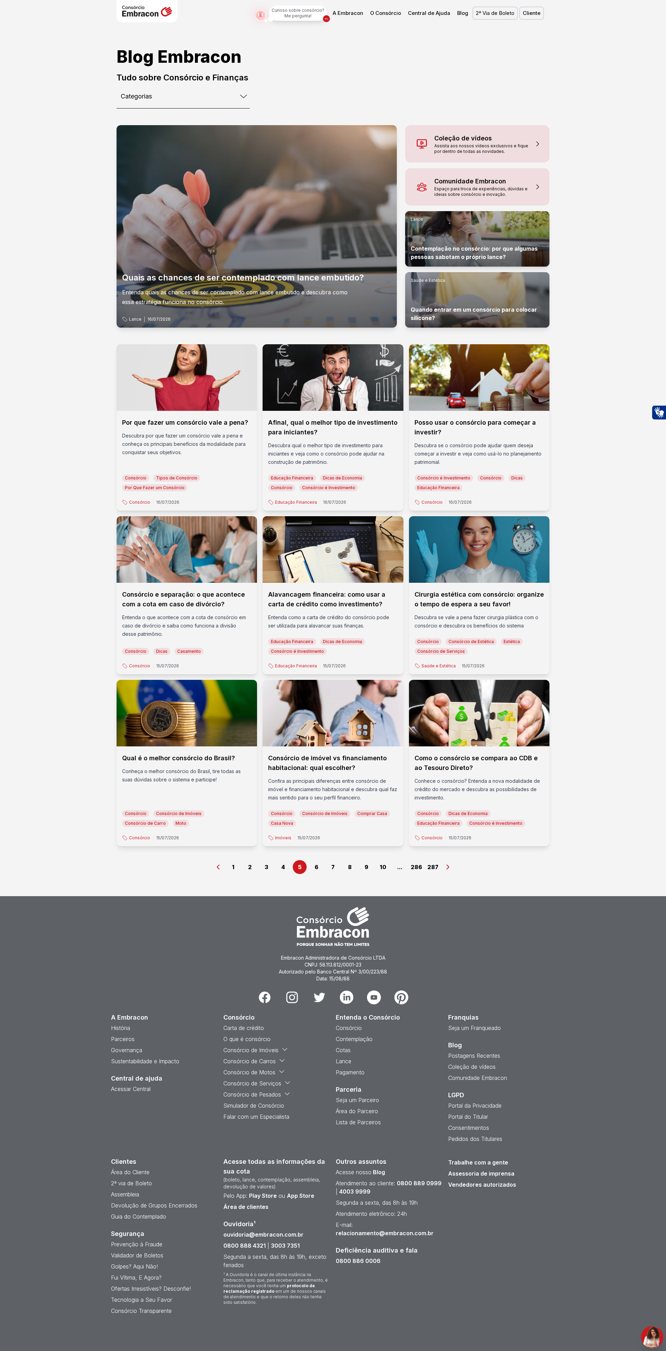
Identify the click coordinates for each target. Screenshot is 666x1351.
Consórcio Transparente (141, 1310)
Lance (135, 319)
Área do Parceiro (357, 1111)
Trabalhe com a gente (478, 1162)
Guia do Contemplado (138, 1216)
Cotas (343, 1050)
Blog (462, 13)
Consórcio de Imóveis (251, 1050)
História (120, 1027)
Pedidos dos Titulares (475, 1138)
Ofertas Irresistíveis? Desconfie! (151, 1288)
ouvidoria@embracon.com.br (263, 1234)
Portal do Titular (468, 1116)
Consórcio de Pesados (252, 1094)
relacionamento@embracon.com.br (385, 1233)
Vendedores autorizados (482, 1184)
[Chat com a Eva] (652, 1337)
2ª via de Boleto (131, 1183)
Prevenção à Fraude (136, 1244)
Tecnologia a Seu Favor (141, 1299)
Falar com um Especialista (256, 1116)
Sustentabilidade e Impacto (145, 1061)
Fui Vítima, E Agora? (136, 1277)
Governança (126, 1050)
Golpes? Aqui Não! (134, 1266)
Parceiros (123, 1039)
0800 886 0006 (358, 1260)
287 (432, 867)
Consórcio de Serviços (252, 1083)
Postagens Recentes (474, 1055)
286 (416, 867)
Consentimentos (468, 1127)
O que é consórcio (247, 1039)
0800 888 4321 (244, 1245)
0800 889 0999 (419, 1183)
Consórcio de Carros (249, 1061)
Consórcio (139, 502)
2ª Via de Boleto (495, 13)
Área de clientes (245, 1206)
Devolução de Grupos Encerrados (154, 1205)
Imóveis (283, 837)
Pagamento (350, 1072)
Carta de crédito (243, 1027)
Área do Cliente (130, 1172)
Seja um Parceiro (357, 1100)
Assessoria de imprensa (481, 1173)
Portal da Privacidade (475, 1105)
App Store (300, 1195)
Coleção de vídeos (472, 1066)
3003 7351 (285, 1245)
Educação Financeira (296, 502)
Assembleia (125, 1194)
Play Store (263, 1195)
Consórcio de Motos (249, 1072)
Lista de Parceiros (358, 1122)
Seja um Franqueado (474, 1027)
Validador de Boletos (137, 1255)
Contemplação (354, 1039)
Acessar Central (131, 1088)
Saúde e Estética (428, 280)
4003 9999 (354, 1191)
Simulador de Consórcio (253, 1105)
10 (383, 867)
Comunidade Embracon (477, 1077)
